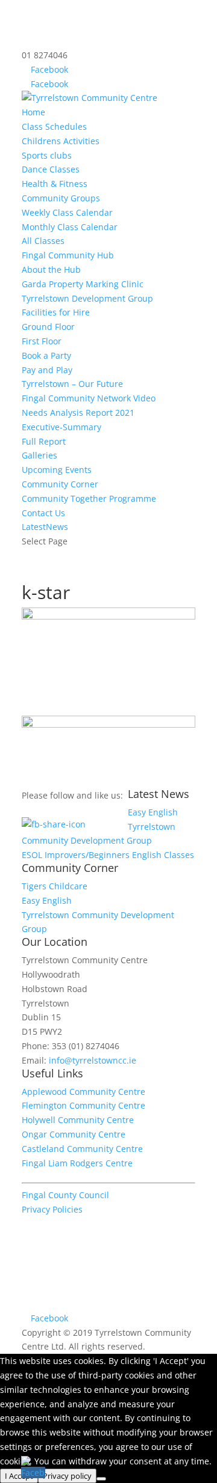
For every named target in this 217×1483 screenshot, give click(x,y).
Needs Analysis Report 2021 (78, 412)
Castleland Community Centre (82, 1148)
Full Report (44, 441)
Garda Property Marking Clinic (82, 284)
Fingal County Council (65, 1195)
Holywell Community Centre (78, 1119)
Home (33, 112)
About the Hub (51, 269)
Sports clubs (47, 155)
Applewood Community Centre (83, 1091)
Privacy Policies (52, 1209)
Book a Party (46, 355)
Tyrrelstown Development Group (87, 298)
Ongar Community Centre (73, 1134)
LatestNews (45, 526)
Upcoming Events (57, 469)
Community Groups (61, 198)
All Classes (43, 240)
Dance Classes (51, 169)
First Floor (41, 341)
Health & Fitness (54, 183)
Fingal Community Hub (68, 255)
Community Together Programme (89, 498)
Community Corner (60, 484)
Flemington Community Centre (83, 1105)
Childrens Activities (60, 141)
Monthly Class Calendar (70, 227)
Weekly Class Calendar (67, 212)
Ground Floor (48, 326)
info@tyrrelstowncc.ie (92, 1060)
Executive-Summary (61, 427)
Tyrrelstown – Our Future (72, 383)
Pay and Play (47, 370)
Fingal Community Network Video (89, 398)
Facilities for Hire (56, 312)
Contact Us (43, 513)
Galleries (39, 455)
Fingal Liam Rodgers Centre (77, 1163)
